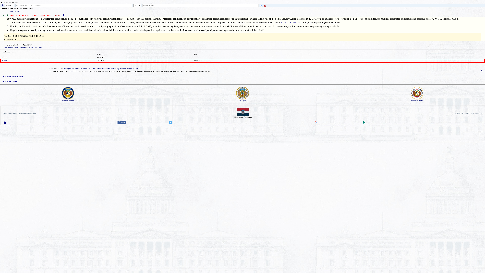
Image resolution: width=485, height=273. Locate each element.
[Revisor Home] (5, 123)
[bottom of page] (64, 15)
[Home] (3, 5)
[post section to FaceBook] (121, 123)
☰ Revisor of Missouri (10, 2)
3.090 (73, 71)
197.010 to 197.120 (290, 22)
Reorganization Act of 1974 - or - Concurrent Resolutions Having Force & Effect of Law (101, 68)
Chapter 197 (14, 11)
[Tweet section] (170, 123)
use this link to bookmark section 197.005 (23, 48)
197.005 (4, 57)
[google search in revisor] (316, 123)
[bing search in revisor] (364, 123)
